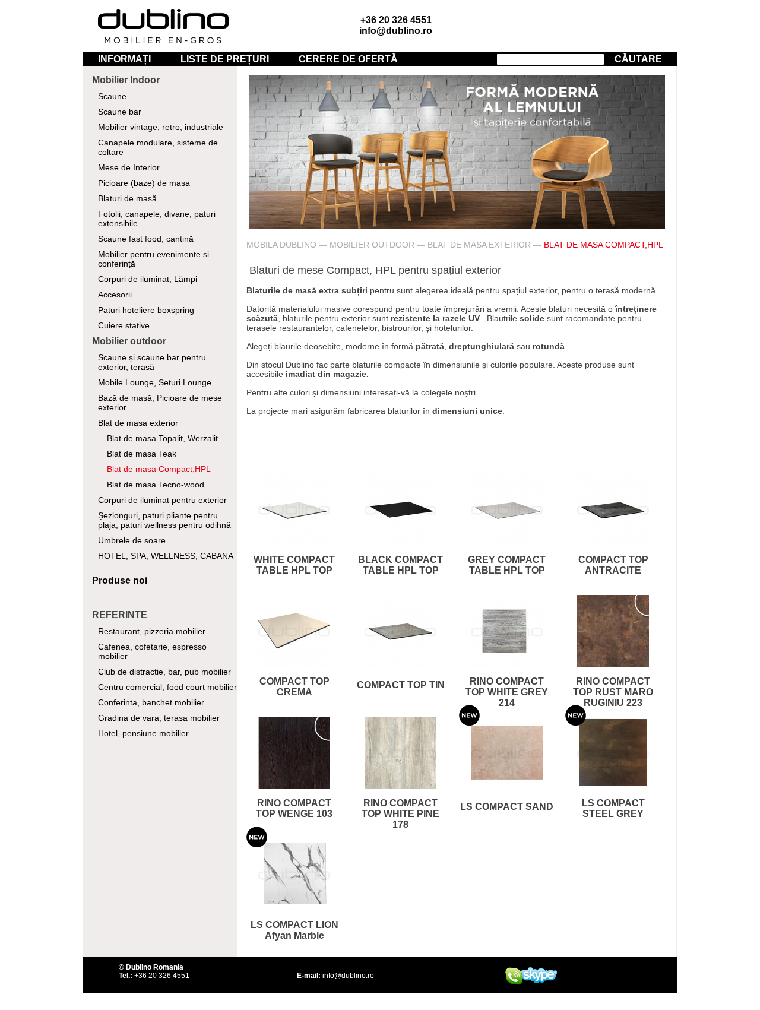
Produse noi (119, 580)
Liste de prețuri (224, 59)
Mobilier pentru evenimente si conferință (153, 258)
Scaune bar (119, 111)
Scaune (112, 96)
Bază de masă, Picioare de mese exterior (160, 402)
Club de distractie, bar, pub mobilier (164, 671)
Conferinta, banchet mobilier (151, 702)
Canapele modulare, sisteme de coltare (158, 147)
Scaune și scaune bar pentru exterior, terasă (152, 362)
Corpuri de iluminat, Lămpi (147, 279)
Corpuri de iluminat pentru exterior (162, 500)
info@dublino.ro (395, 31)
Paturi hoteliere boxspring (146, 310)
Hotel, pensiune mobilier (143, 733)
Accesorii (115, 294)
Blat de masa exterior (138, 423)
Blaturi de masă (127, 198)
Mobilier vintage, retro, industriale (160, 127)
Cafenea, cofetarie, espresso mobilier (152, 651)
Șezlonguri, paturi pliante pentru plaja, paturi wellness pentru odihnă (164, 520)
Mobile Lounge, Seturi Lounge (154, 382)
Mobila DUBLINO (281, 244)
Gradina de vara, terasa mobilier (159, 718)
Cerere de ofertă (348, 59)
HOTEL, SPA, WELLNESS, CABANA (165, 556)
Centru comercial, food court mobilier (167, 687)
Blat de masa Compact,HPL (159, 469)
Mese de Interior (129, 167)
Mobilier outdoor (372, 244)
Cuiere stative (124, 325)
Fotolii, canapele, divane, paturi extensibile (157, 218)
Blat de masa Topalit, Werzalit (162, 438)
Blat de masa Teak (141, 453)
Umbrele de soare (132, 540)
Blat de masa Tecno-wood (155, 484)
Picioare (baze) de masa (144, 183)
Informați (124, 59)
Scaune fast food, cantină (146, 238)
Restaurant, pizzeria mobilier (151, 631)
